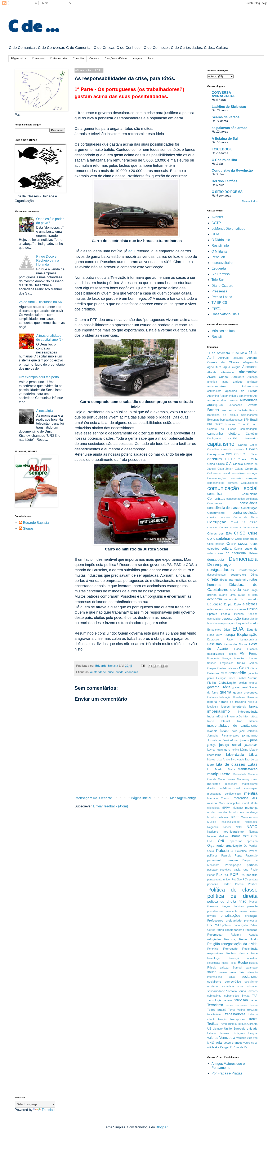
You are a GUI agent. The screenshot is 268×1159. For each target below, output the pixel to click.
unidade (252, 1028)
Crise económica (246, 538)
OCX (254, 836)
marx (254, 779)
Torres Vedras (237, 1009)
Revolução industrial (243, 958)
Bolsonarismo (249, 414)
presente (252, 906)
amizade (252, 381)
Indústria (220, 716)
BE (224, 414)
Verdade (241, 1037)
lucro (210, 764)
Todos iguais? (216, 1009)
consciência (249, 503)
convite (211, 517)
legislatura (223, 749)
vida (249, 1037)
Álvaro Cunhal (217, 376)
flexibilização (215, 653)
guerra (225, 692)
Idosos (225, 706)
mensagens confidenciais (224, 793)
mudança (251, 807)
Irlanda (253, 721)
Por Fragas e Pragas (226, 1073)
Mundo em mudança (243, 812)
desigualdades (220, 569)
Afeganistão (250, 362)
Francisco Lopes (245, 658)
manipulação (219, 774)
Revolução (214, 958)
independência (248, 711)
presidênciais (215, 911)
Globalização (227, 682)
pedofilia (252, 874)
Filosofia (252, 649)
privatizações (230, 915)
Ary (255, 395)
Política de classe (232, 890)
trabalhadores (235, 1014)
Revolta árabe (248, 953)
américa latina (217, 381)
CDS (229, 454)
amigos (237, 381)
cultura (227, 548)
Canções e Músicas (116, 58)
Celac (254, 454)
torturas (252, 1009)
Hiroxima (252, 697)
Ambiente (238, 376)
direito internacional (232, 579)
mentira (251, 793)
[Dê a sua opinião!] (154, 666)
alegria (236, 367)
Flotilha (232, 653)
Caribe (242, 444)
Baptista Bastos (247, 410)
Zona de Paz (241, 1047)
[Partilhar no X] (158, 666)
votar (219, 1042)
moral (245, 803)
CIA (229, 463)
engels (219, 609)
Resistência (250, 948)
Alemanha (250, 367)
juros (254, 740)
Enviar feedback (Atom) (110, 806)
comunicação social (232, 488)
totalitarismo (214, 1014)
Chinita (220, 463)
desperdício (238, 574)
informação (234, 716)
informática (250, 716)
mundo (222, 812)
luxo (209, 769)
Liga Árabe (223, 759)
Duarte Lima (227, 594)
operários (236, 841)
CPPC (254, 522)
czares (219, 553)
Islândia (212, 731)
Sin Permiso (220, 274)
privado (211, 915)
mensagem (251, 788)
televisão (241, 1000)
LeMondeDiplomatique (228, 228)
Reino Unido (248, 939)
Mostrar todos (250, 201)
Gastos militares (227, 668)
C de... (252, 424)
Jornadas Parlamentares (223, 735)
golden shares (248, 682)
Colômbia (251, 468)
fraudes (211, 663)
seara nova (227, 972)
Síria (241, 972)
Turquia (241, 1023)
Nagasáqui (251, 821)
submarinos (214, 995)
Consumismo (216, 512)
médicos (225, 788)
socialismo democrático (224, 981)
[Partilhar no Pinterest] (166, 666)
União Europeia (234, 1028)
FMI (242, 653)
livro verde (237, 759)
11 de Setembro (218, 353)
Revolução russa (217, 962)
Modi (222, 803)
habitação (225, 697)
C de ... (33, 25)
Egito (237, 604)
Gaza (244, 668)
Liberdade (235, 754)
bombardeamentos (231, 419)
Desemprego (219, 564)
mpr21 (216, 308)
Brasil (254, 419)
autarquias (215, 405)
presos (243, 911)
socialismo (250, 976)
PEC (242, 874)
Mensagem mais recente (94, 798)
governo (213, 687)
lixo (247, 759)
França (226, 658)
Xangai (224, 1047)
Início (210, 721)
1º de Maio (239, 353)
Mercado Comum (218, 798)
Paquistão (251, 855)
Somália (231, 991)
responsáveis (215, 953)
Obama (235, 836)
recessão (251, 929)
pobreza (212, 884)
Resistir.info (220, 245)
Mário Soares (226, 779)
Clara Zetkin (225, 468)
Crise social (237, 543)
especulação (231, 618)
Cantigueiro (214, 438)
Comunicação (249, 482)
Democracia (243, 559)
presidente (231, 911)
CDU (237, 454)
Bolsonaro (213, 419)
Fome (253, 653)
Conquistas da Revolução (232, 170)
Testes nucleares (236, 1005)
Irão (239, 721)
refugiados (214, 939)
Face (150, 58)
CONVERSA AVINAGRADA (223, 94)
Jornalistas (214, 740)
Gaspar (211, 668)
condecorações (235, 498)
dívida (120, 672)
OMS (210, 841)
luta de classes (230, 764)
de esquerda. (236, 553)
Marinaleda (239, 774)
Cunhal (238, 548)
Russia (253, 962)
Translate (48, 1110)
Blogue (233, 414)
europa (229, 634)
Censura (94, 58)
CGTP (216, 223)
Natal (239, 827)
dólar (246, 590)
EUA (238, 629)
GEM (215, 234)
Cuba (254, 543)
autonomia (235, 405)
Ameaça (252, 376)
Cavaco (252, 449)
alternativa (248, 372)
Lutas (252, 764)
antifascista (214, 390)
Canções (252, 433)
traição (222, 1019)
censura (214, 459)
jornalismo (250, 735)
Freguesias (226, 663)
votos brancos (233, 1042)
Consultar (78, 58)
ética (227, 629)
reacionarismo (234, 929)
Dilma (254, 574)
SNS (232, 976)
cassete (239, 449)
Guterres (212, 697)
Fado (230, 639)
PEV (245, 879)
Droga (254, 590)
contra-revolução (245, 512)
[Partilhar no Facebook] (162, 666)
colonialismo (238, 473)
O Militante (219, 251)
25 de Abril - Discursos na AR (40, 302)
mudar (211, 812)
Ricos (232, 962)
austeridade (98, 672)
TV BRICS (219, 302)
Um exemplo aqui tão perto (39, 377)
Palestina (224, 850)
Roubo (243, 962)
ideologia (212, 706)
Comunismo (250, 493)
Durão (241, 594)
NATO (252, 826)
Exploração (247, 634)
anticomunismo (217, 386)
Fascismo (214, 644)
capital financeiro (243, 438)
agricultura (214, 367)
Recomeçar (215, 934)
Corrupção (216, 522)
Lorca (254, 759)
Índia (210, 716)
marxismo (213, 783)
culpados (213, 548)
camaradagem (249, 428)
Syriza (245, 995)
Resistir (217, 336)
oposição (252, 841)
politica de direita (232, 896)
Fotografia (213, 658)
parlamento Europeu (222, 860)
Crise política (215, 543)
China (211, 463)
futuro (241, 663)
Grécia (226, 687)
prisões (253, 911)
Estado (253, 623)
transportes (237, 1019)
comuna (232, 482)
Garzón (253, 663)
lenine (235, 749)
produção (251, 915)
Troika (253, 1019)
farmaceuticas (249, 639)
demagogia (215, 559)
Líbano (253, 749)
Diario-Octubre (222, 285)
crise (111, 672)
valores (212, 1037)
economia (131, 672)
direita (212, 579)
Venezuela (227, 1037)
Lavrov (211, 749)
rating (220, 929)
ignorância (239, 706)
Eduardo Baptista (36, 522)
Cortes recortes (58, 58)
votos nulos (250, 1042)
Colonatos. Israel (218, 473)
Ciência (238, 463)
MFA (254, 798)
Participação (233, 865)
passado (212, 869)
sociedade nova (233, 986)
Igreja (253, 706)
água (226, 367)
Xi (231, 1047)
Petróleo (237, 879)
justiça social (230, 745)
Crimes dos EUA (219, 533)
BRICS (218, 424)
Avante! (217, 217)
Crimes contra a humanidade (238, 527)
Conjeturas (38, 58)
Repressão (230, 948)
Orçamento (215, 845)
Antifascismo (250, 386)
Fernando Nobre (235, 644)
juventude (251, 745)
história (212, 701)
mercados (241, 798)
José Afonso (231, 740)
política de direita (221, 901)
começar (252, 473)
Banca (213, 410)
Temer (254, 1000)
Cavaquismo (215, 454)
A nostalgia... (45, 410)
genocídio (237, 673)
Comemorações (216, 478)
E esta (253, 594)
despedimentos (216, 574)
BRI (209, 424)
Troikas (212, 1023)
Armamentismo (229, 395)
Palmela (226, 855)
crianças (212, 527)
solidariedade (216, 991)
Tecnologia (214, 1000)
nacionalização (231, 821)
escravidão (213, 618)
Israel (224, 730)
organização (233, 845)
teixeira (228, 1000)
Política (253, 884)
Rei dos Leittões (224, 181)
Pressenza (219, 291)
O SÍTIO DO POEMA (227, 192)
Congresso (214, 503)
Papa (238, 855)
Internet (225, 721)
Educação (214, 604)
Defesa (253, 553)
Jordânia (252, 731)
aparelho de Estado (241, 390)
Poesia (239, 884)
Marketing (243, 779)
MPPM (226, 807)
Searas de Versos (226, 117)
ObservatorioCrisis (225, 314)
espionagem (227, 623)
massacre (231, 783)
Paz (219, 874)
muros (253, 817)
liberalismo (214, 754)
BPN (246, 419)
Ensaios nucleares (235, 609)
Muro (244, 817)
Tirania (253, 1005)
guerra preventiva (245, 692)
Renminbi (213, 948)
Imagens (137, 58)
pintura (253, 879)
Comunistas (216, 498)
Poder (227, 884)
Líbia (253, 754)
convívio (225, 517)
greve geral (239, 687)
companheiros (215, 482)
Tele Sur (217, 280)
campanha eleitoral (223, 433)
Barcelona (213, 414)
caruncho (226, 449)
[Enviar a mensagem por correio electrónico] (142, 665)
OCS (246, 836)
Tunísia (232, 1023)
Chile (254, 459)
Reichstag (230, 939)
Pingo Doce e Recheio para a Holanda (47, 260)
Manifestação (248, 769)
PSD (217, 925)
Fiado (237, 649)
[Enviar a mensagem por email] (150, 666)
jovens (244, 740)
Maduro (220, 769)
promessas (251, 920)
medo (237, 788)
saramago (252, 967)
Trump (223, 1023)
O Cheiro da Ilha (224, 160)
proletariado (234, 920)
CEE (246, 454)
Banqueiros (228, 410)
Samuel (237, 967)
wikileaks (213, 1047)
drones (211, 594)
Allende (211, 372)
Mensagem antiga (183, 798)
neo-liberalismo (233, 831)
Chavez (243, 459)
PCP (234, 874)
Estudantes (214, 629)
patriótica (225, 869)
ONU (221, 841)
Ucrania (252, 1023)
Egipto (228, 604)
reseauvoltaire (222, 263)
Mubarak (238, 807)
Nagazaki (213, 827)
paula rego (241, 869)
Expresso (213, 639)
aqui (131, 251)
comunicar (215, 493)
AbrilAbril (223, 357)
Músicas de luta (223, 331)
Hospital (253, 701)
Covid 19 (238, 522)
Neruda (253, 831)
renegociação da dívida (239, 944)
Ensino (252, 609)
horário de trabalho (232, 701)
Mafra (231, 769)
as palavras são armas (229, 128)
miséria (212, 803)
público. (227, 925)
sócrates (252, 986)
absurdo (238, 357)
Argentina (213, 395)
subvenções (231, 995)
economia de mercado (241, 599)
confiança (252, 498)
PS (209, 925)
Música (211, 821)
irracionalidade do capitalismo (232, 725)
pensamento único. (219, 879)
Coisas (239, 468)
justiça (211, 745)
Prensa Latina (221, 297)
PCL (226, 874)
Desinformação (247, 570)
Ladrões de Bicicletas (229, 106)
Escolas (253, 613)
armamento (246, 395)
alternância (227, 372)
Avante (253, 405)
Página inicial (19, 58)
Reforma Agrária (244, 934)
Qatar (244, 925)
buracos (230, 424)
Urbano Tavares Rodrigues (226, 1033)
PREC (242, 901)
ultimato (218, 1028)
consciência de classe (223, 508)
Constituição (249, 508)
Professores (215, 920)
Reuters (231, 953)
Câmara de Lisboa (221, 428)
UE (209, 1028)
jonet (242, 731)
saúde (211, 972)
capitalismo (220, 444)
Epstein (212, 613)
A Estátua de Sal (225, 138)
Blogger (161, 1127)
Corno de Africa (245, 517)
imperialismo (218, 711)
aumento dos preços (222, 400)
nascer (227, 827)
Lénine (244, 749)
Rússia (211, 967)
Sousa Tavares (248, 991)
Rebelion (218, 257)
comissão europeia (244, 478)
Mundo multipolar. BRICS (223, 817)
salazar (224, 967)
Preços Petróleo (233, 906)
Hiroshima (239, 697)
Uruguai (253, 1033)
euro (219, 634)
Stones (28, 528)
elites (210, 609)
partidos (252, 865)
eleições (250, 604)
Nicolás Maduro (217, 836)
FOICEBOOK (222, 149)
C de (241, 424)
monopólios (233, 803)
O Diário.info (220, 240)
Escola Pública (232, 613)
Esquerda (218, 268)
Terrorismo (215, 1005)
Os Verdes (251, 845)
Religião (213, 944)
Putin (236, 925)
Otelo (210, 851)
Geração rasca (225, 678)
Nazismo (212, 831)
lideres (211, 759)
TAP (255, 995)
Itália (234, 731)
